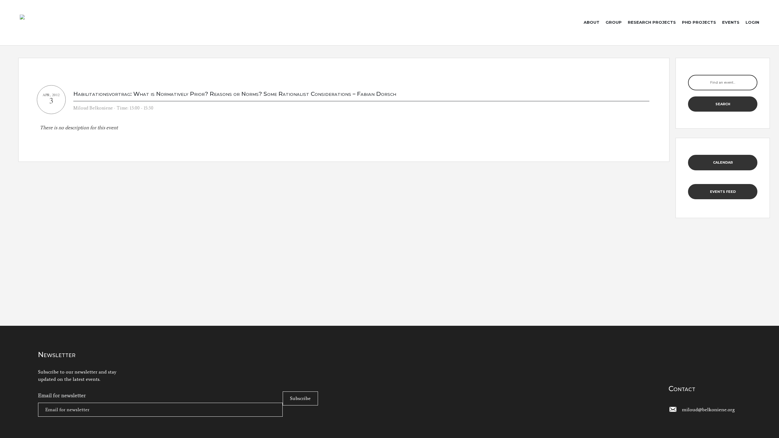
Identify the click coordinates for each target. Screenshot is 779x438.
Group (614, 22)
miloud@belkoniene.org (708, 409)
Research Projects (652, 22)
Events (730, 22)
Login (752, 22)
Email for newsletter (62, 395)
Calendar (723, 162)
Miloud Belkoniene (93, 108)
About (591, 22)
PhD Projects (699, 22)
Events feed (723, 191)
